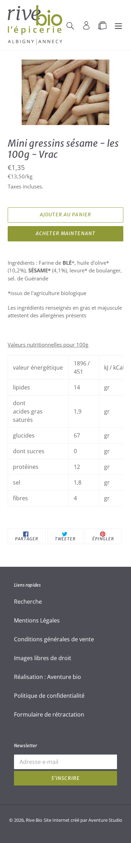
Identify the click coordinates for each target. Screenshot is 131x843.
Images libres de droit (42, 658)
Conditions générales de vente (54, 639)
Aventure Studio (105, 820)
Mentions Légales (37, 620)
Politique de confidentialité (49, 695)
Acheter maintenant (65, 233)
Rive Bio (34, 820)
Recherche (28, 601)
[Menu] (118, 25)
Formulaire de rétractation (49, 714)
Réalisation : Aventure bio (47, 677)
